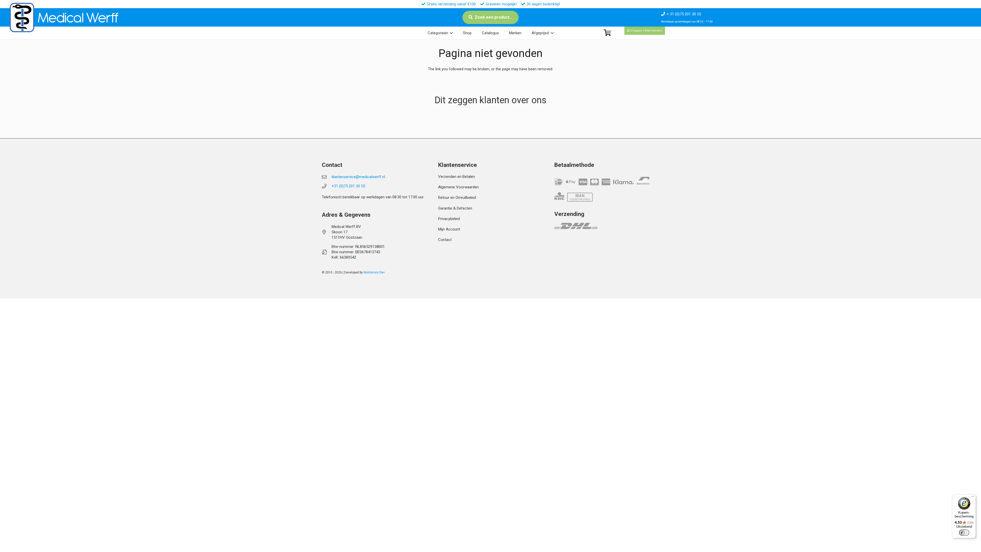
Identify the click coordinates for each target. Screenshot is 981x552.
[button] (451, 33)
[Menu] (973, 497)
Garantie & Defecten (455, 208)
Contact (445, 239)
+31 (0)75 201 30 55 (348, 186)
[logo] (22, 17)
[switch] (964, 533)
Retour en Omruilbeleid (457, 197)
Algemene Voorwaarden (458, 187)
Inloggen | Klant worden (645, 30)
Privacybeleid (449, 218)
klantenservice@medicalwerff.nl (358, 177)
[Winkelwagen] (607, 33)
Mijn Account (449, 229)
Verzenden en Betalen (456, 176)
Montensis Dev (374, 272)
